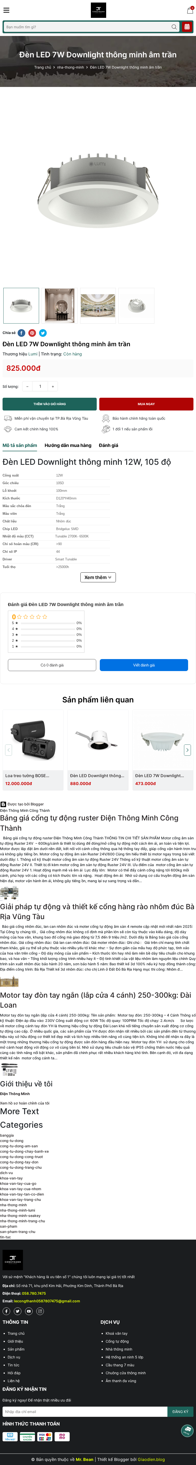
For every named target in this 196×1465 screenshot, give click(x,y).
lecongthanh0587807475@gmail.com (47, 1301)
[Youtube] (29, 1311)
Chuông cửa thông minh (126, 1373)
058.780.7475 (34, 1293)
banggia (7, 1135)
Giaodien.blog (151, 1459)
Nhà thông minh (119, 1349)
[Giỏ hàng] (190, 10)
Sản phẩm (16, 1349)
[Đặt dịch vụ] (187, 27)
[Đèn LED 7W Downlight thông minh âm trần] (163, 740)
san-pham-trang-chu (17, 1231)
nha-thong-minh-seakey (20, 1215)
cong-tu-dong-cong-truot (21, 1156)
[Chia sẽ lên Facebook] (21, 332)
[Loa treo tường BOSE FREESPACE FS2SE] (33, 740)
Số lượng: (11, 386)
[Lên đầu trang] (187, 1447)
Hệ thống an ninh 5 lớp (124, 1357)
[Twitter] (17, 1311)
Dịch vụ (14, 1357)
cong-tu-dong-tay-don (19, 1162)
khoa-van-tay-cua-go (18, 1183)
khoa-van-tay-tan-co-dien (22, 1194)
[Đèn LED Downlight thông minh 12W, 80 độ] (98, 740)
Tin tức (13, 1365)
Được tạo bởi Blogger (25, 804)
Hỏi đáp (14, 1373)
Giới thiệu (15, 1341)
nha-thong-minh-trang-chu (22, 1221)
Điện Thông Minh (15, 1093)
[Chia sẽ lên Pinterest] (32, 332)
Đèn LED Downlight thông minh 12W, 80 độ (95, 775)
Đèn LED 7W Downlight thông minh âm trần (158, 775)
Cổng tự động (117, 1341)
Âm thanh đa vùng (121, 1381)
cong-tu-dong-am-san (19, 1146)
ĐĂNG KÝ (180, 1411)
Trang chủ (16, 1333)
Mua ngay (146, 404)
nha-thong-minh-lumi (17, 1210)
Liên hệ (14, 1381)
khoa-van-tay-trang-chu (20, 1199)
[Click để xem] (98, 190)
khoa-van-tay (11, 1178)
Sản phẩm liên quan (98, 699)
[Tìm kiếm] (174, 26)
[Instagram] (40, 1311)
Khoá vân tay (117, 1333)
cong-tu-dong (11, 1140)
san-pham (8, 1226)
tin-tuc (5, 1237)
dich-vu (6, 1173)
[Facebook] (6, 1311)
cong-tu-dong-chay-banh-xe (24, 1151)
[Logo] (98, 10)
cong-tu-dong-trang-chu (21, 1167)
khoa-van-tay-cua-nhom (20, 1189)
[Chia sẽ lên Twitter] (43, 332)
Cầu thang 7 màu (120, 1365)
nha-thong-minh (13, 1205)
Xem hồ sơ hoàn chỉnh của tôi (24, 1103)
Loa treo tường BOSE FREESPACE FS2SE (25, 775)
